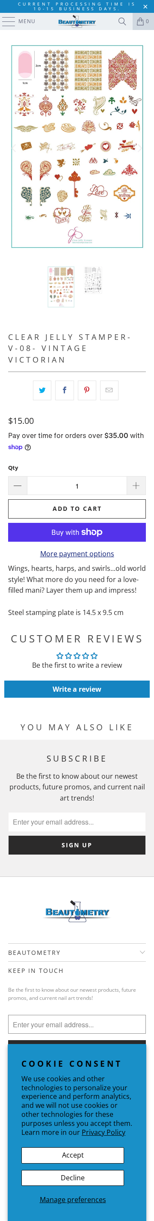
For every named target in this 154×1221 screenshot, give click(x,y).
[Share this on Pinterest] (87, 390)
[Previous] (14, 148)
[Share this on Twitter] (42, 390)
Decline (73, 1177)
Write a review (77, 689)
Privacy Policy (103, 1132)
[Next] (139, 148)
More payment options (77, 553)
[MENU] (4, 21)
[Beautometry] (77, 21)
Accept (73, 1155)
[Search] (122, 21)
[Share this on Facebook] (64, 390)
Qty (13, 467)
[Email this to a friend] (109, 390)
